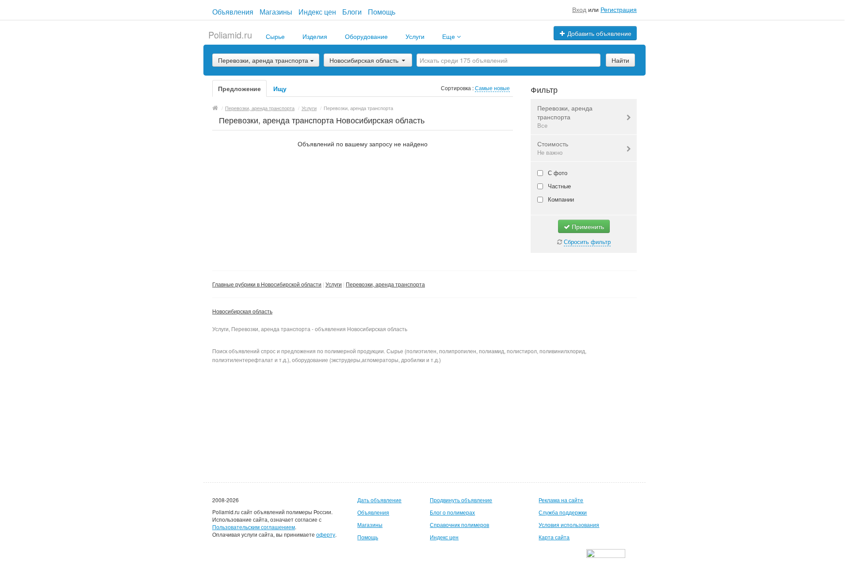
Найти (620, 60)
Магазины (276, 12)
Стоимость (552, 148)
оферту (325, 534)
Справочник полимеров (459, 524)
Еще (449, 36)
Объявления (232, 12)
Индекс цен (317, 12)
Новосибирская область (363, 60)
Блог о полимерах (452, 512)
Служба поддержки (563, 512)
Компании (560, 199)
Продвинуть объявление (461, 500)
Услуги (414, 36)
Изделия (314, 36)
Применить (587, 226)
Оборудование (366, 36)
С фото (556, 172)
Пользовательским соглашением (253, 527)
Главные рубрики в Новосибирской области (266, 284)
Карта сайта (554, 537)
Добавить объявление (598, 33)
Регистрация (618, 9)
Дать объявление (379, 500)
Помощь (381, 12)
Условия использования (569, 524)
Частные (558, 186)
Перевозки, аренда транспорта (565, 116)
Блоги (352, 12)
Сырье (275, 36)
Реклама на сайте (561, 500)
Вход (579, 9)
